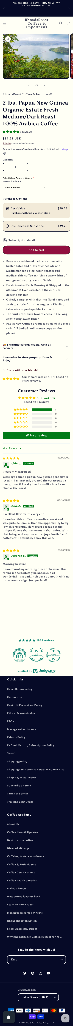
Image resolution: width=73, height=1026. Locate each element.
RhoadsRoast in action (22, 920)
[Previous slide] (4, 8)
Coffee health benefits (22, 880)
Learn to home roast (20, 904)
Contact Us (14, 697)
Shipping (7, 143)
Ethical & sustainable (21, 713)
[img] (11, 458)
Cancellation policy (19, 689)
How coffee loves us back (23, 896)
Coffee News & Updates (22, 832)
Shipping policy (17, 761)
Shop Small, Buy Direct (22, 928)
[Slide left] (29, 85)
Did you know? (16, 888)
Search (11, 753)
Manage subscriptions (21, 729)
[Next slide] (69, 8)
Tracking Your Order (20, 801)
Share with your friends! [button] (22, 370)
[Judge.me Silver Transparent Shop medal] (36, 655)
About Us (13, 824)
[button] (4, 23)
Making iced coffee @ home (25, 912)
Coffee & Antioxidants (21, 864)
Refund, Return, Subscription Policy (31, 745)
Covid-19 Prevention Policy (24, 705)
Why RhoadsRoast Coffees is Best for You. (34, 936)
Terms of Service (18, 793)
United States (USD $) (35, 997)
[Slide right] (44, 85)
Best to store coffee (20, 840)
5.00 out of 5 (46, 398)
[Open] (9, 1017)
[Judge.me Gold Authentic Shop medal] (19, 655)
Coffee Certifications (21, 872)
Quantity (8, 159)
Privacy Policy (16, 737)
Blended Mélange (18, 848)
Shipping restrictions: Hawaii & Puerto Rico (36, 769)
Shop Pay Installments (21, 777)
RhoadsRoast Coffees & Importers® (40, 1023)
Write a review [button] (36, 435)
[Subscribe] (62, 959)
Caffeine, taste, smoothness (25, 856)
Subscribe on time (19, 785)
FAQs (10, 721)
